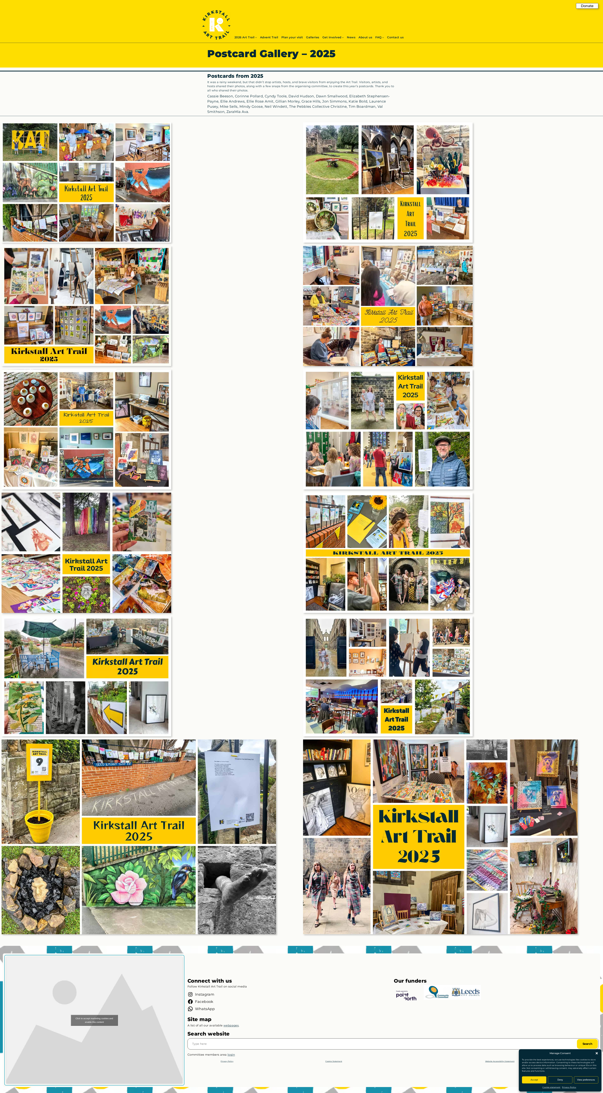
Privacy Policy (569, 1087)
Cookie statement (551, 1087)
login (231, 1054)
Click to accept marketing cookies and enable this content (94, 1020)
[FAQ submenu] (383, 37)
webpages (231, 1025)
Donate (587, 6)
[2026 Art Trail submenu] (256, 37)
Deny (560, 1079)
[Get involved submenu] (343, 37)
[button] (596, 1053)
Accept (534, 1079)
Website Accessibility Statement (499, 1061)
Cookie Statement (333, 1061)
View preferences (586, 1079)
